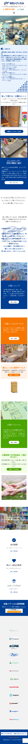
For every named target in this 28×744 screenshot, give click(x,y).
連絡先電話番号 (17, 59)
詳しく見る (14, 302)
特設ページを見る (14, 375)
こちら (15, 67)
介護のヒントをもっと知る (14, 131)
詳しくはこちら (14, 182)
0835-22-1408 (10, 9)
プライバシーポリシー (14, 737)
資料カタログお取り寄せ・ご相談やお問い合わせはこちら (14, 733)
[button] (3, 116)
